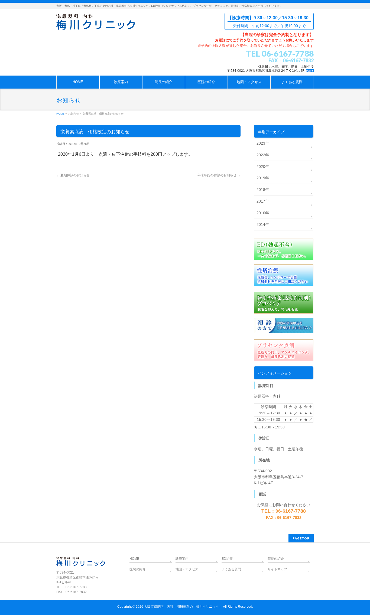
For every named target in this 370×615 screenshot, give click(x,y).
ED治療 (227, 559)
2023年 (263, 143)
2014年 (263, 224)
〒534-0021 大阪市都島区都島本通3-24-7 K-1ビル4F (265, 71)
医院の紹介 (137, 569)
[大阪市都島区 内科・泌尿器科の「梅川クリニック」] (95, 24)
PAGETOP (301, 538)
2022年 (263, 155)
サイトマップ (277, 569)
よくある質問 (231, 569)
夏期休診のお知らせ (73, 175)
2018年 (263, 189)
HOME (60, 113)
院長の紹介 (276, 559)
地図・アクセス (187, 569)
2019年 (263, 178)
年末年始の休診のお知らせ (219, 175)
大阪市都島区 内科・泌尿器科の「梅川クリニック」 (183, 607)
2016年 (263, 213)
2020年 (263, 166)
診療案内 (182, 559)
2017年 (263, 201)
